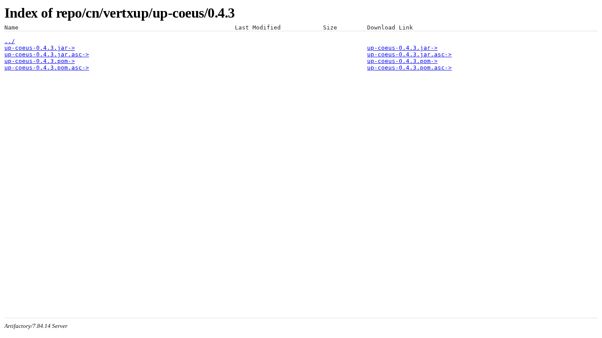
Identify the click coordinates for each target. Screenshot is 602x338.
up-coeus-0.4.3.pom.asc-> (46, 67)
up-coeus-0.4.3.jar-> (39, 47)
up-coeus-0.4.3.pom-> (39, 61)
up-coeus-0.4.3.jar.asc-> (46, 54)
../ (9, 41)
